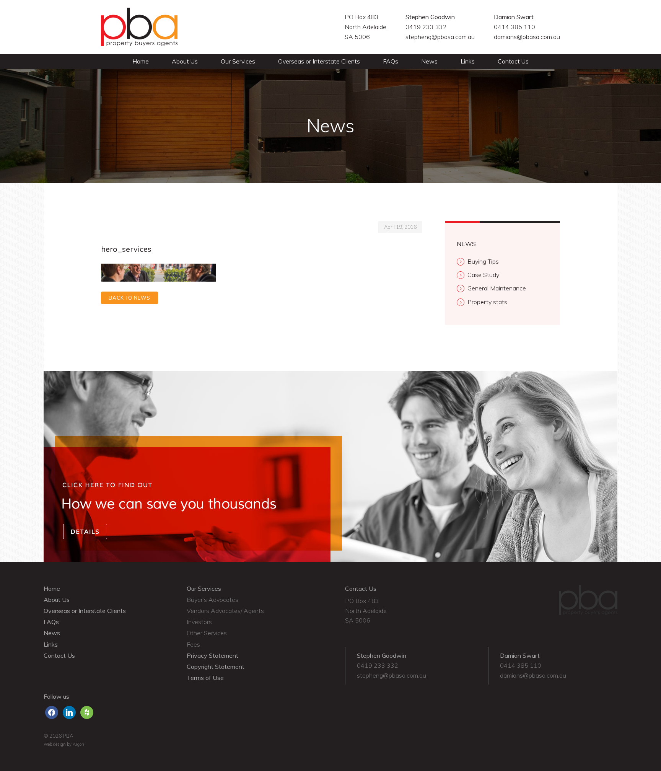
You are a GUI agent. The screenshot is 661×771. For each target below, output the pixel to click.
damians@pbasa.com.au (527, 37)
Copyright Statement (215, 666)
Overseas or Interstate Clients (319, 61)
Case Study (483, 275)
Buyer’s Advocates (212, 599)
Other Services (207, 633)
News (429, 61)
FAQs (390, 61)
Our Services (238, 61)
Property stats (487, 302)
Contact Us (513, 61)
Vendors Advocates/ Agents (225, 611)
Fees (193, 644)
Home (140, 61)
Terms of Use (205, 677)
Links (468, 61)
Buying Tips (483, 261)
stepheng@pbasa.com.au (440, 37)
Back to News (129, 298)
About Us (185, 61)
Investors (199, 622)
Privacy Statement (212, 655)
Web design (55, 744)
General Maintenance (496, 288)
